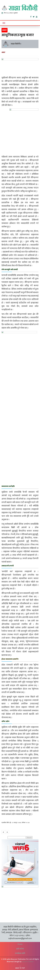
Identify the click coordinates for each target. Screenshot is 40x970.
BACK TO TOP (20, 968)
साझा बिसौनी (15, 43)
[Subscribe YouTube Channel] (37, 16)
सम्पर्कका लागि (20, 953)
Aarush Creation (27, 961)
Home (20, 944)
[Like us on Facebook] (31, 16)
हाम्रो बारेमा (20, 948)
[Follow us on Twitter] (34, 16)
